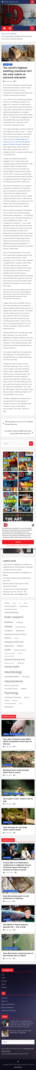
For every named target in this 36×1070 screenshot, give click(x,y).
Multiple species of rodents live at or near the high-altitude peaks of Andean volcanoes (16, 141)
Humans (15, 891)
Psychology (11, 693)
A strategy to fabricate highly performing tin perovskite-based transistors (17, 432)
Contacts (5, 998)
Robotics (26, 697)
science (6, 700)
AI (19, 603)
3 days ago (8, 747)
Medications (20, 663)
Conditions (8, 630)
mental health (11, 666)
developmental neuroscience (15, 634)
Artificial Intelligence (10, 606)
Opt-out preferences (12, 545)
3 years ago (8, 81)
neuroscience (13, 681)
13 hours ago (9, 872)
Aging (14, 603)
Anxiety (26, 603)
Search (31, 443)
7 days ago (8, 832)
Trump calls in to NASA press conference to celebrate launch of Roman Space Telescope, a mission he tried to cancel (18, 567)
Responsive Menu (32, 2)
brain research (13, 617)
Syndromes (8, 707)
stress (20, 703)
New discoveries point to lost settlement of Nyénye (16, 897)
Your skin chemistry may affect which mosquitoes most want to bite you (17, 741)
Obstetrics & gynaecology (11, 685)
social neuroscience (10, 703)
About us (5, 1001)
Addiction (7, 603)
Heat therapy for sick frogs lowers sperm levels (15, 828)
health (7, 649)
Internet (20, 653)
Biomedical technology (10, 609)
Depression (20, 631)
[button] (33, 525)
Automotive (24, 606)
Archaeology (7, 891)
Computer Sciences (20, 627)
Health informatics (20, 650)
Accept (18, 542)
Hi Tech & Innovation (9, 653)
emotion (16, 638)
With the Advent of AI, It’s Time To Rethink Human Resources (19, 423)
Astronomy (7, 857)
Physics (4, 987)
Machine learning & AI (14, 659)
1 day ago (8, 901)
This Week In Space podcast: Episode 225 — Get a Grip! (15, 925)
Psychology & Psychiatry (12, 697)
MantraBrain (18, 1067)
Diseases (7, 638)
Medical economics (9, 663)
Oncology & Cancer (11, 689)
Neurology (26, 677)
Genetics (20, 646)
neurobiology (13, 672)
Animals (6, 64)
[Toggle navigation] (10, 28)
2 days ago (8, 930)
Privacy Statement (23, 545)
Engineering (9, 646)
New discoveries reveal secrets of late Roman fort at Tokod (18, 954)
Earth (3, 978)
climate (8, 626)
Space (4, 984)
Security (15, 700)
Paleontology (17, 793)
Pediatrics (24, 689)
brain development (11, 612)
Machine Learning (9, 656)
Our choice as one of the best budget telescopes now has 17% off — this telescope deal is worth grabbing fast (15, 591)
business (8, 622)
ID (15, 81)
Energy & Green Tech (14, 641)
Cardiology (19, 622)
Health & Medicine (15, 734)
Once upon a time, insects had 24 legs (18, 799)
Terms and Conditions (9, 1010)
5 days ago (8, 775)
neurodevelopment (11, 676)
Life (11, 64)
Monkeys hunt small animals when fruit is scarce (16, 771)
